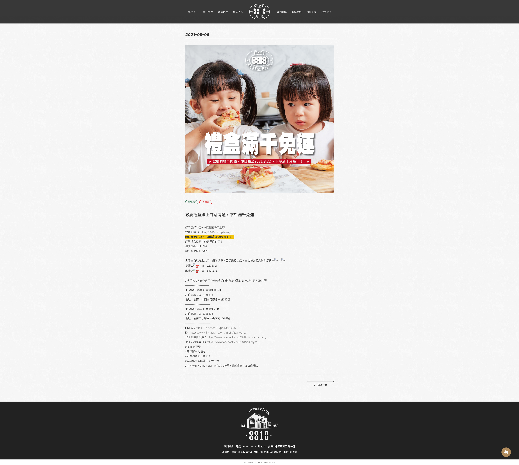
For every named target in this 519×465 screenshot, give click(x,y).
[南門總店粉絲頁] (506, 462)
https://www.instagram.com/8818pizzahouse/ (218, 332)
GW (273, 462)
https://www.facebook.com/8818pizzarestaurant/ (236, 337)
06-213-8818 (249, 446)
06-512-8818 (245, 452)
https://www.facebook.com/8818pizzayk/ (232, 342)
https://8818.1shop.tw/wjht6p (218, 232)
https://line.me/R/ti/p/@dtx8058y (216, 328)
